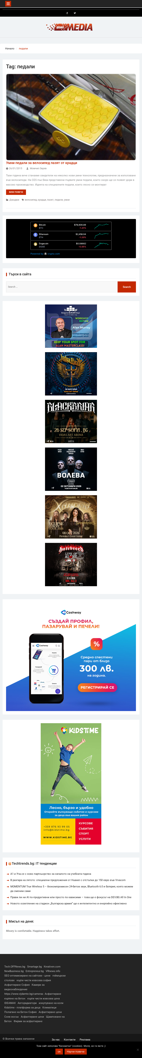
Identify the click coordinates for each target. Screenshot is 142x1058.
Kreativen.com (52, 966)
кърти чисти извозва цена (43, 998)
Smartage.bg (34, 966)
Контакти (70, 1039)
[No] (137, 1049)
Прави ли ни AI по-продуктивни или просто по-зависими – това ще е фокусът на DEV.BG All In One (70, 897)
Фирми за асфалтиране (28, 1021)
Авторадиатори (27, 1003)
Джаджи (14, 199)
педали (59, 199)
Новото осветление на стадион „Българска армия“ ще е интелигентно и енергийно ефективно (68, 903)
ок (59, 1051)
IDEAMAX (10, 1003)
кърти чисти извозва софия (34, 980)
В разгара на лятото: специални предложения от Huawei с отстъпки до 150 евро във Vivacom (68, 880)
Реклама (85, 1039)
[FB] (67, 13)
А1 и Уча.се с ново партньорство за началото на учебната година (50, 873)
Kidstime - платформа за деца (22, 1007)
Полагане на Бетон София (20, 1012)
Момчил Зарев (38, 168)
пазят (50, 199)
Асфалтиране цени (50, 1012)
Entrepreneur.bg (35, 971)
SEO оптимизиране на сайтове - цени (27, 975)
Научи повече (76, 1051)
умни (67, 199)
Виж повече (16, 192)
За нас (56, 1039)
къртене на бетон (14, 998)
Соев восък (11, 1016)
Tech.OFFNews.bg (14, 966)
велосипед (31, 199)
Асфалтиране (53, 993)
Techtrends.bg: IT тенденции (34, 863)
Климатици (49, 1007)
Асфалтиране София (17, 984)
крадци (42, 199)
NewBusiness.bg (14, 971)
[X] (74, 13)
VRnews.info (53, 971)
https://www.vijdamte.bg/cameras (23, 993)
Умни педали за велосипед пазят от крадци (41, 163)
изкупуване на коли (51, 1003)
